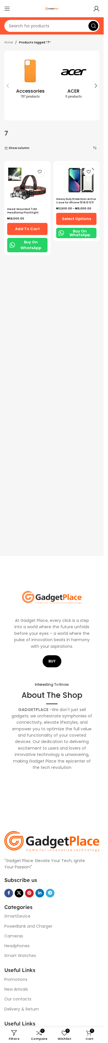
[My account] (96, 8)
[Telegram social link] (50, 893)
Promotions (15, 979)
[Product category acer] (73, 79)
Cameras (13, 936)
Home (8, 42)
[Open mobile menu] (7, 8)
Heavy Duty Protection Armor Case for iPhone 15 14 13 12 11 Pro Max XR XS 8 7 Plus (76, 202)
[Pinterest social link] (29, 893)
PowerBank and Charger (28, 926)
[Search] (93, 26)
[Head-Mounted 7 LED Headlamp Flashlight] (27, 184)
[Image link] (51, 841)
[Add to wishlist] (40, 172)
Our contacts (17, 999)
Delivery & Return (21, 1009)
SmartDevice (17, 916)
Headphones (17, 946)
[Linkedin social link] (39, 893)
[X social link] (19, 893)
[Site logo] (52, 8)
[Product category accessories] (30, 79)
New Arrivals (16, 989)
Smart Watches (20, 955)
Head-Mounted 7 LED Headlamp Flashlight (22, 211)
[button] (8, 85)
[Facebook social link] (8, 893)
